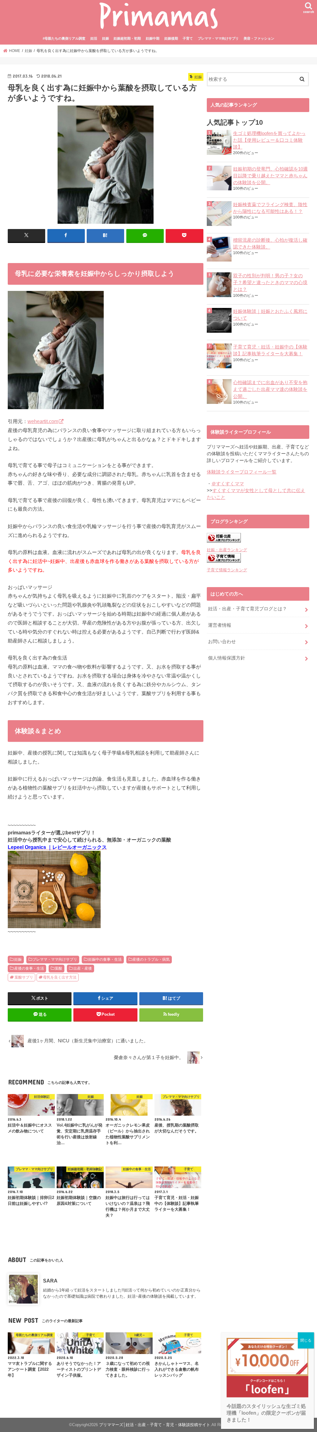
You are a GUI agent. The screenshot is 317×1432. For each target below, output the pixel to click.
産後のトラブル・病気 (151, 959)
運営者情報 (219, 625)
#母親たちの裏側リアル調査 (64, 38)
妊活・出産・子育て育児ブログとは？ (247, 608)
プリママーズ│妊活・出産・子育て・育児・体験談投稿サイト (154, 1424)
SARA (50, 1280)
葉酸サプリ (24, 977)
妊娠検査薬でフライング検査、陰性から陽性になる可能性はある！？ (270, 208)
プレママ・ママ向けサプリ (218, 38)
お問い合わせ (222, 641)
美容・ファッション (259, 38)
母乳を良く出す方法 (59, 977)
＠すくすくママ (227, 483)
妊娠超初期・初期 (127, 38)
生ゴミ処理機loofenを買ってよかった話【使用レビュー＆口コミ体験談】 (269, 140)
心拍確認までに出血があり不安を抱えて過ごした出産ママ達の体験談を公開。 (270, 389)
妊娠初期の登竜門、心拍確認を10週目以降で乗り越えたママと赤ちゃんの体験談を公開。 (270, 176)
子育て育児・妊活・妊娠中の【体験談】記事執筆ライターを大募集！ (270, 350)
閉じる (305, 1340)
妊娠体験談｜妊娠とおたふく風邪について (270, 315)
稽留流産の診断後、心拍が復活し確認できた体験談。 (270, 243)
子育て (188, 38)
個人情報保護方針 (226, 657)
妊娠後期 (171, 38)
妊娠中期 (152, 38)
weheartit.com (43, 421)
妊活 (93, 38)
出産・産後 (82, 968)
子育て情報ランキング (227, 570)
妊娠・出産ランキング (227, 549)
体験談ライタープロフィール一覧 (241, 471)
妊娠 (105, 38)
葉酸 (58, 968)
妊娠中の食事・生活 (105, 959)
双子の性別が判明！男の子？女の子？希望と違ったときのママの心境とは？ (270, 282)
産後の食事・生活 (29, 968)
